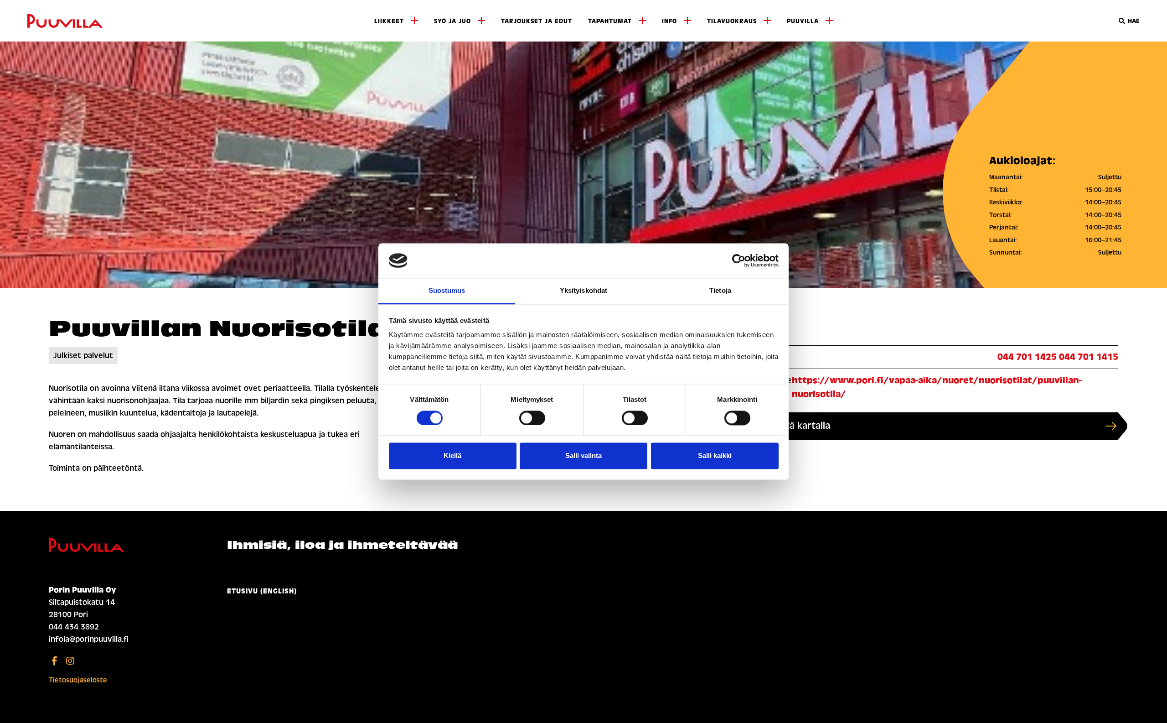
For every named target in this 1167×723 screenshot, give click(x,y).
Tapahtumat (610, 21)
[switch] (532, 418)
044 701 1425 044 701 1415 (1057, 357)
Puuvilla (803, 21)
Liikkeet (389, 21)
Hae (1133, 21)
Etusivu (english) (262, 591)
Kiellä (452, 456)
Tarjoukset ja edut (536, 21)
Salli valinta (583, 456)
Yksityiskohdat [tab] (583, 291)
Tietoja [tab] (720, 291)
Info (669, 21)
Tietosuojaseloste (78, 680)
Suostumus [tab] (447, 291)
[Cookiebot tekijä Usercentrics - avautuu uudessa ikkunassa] (739, 260)
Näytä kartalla (799, 426)
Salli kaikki (715, 456)
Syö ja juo (452, 21)
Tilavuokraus (732, 21)
